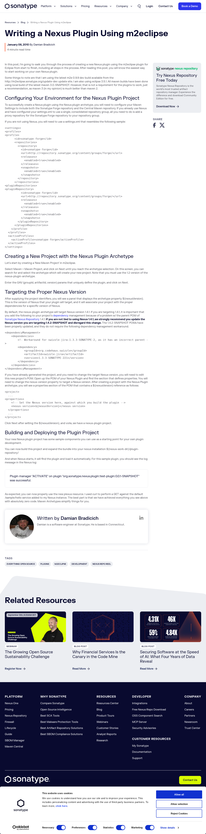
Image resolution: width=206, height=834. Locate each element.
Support (137, 758)
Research (102, 740)
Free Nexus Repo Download (149, 709)
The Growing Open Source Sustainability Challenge (29, 654)
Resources (10, 22)
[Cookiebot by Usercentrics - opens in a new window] (21, 827)
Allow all (179, 794)
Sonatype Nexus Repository (22, 319)
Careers (189, 709)
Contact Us (190, 780)
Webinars (102, 722)
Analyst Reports (106, 734)
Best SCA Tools (49, 715)
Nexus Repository (16, 715)
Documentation (142, 752)
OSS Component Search (147, 715)
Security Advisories (144, 728)
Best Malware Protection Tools (59, 722)
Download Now (165, 106)
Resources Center (108, 703)
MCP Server (139, 722)
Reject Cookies (179, 813)
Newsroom (190, 722)
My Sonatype (140, 745)
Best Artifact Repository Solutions (61, 728)
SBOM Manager (14, 740)
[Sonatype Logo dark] (21, 8)
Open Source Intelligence (56, 709)
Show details (167, 827)
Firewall (9, 722)
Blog (23, 22)
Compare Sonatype (52, 703)
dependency (60, 315)
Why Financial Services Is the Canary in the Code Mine (98, 654)
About (188, 703)
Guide (8, 734)
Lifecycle (10, 728)
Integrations (139, 703)
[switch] (92, 827)
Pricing (85, 6)
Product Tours (105, 715)
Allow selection (179, 804)
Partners (189, 715)
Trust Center (192, 728)
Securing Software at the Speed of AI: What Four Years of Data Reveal (169, 657)
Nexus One (11, 703)
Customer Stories (107, 728)
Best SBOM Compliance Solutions (61, 734)
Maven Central (14, 746)
